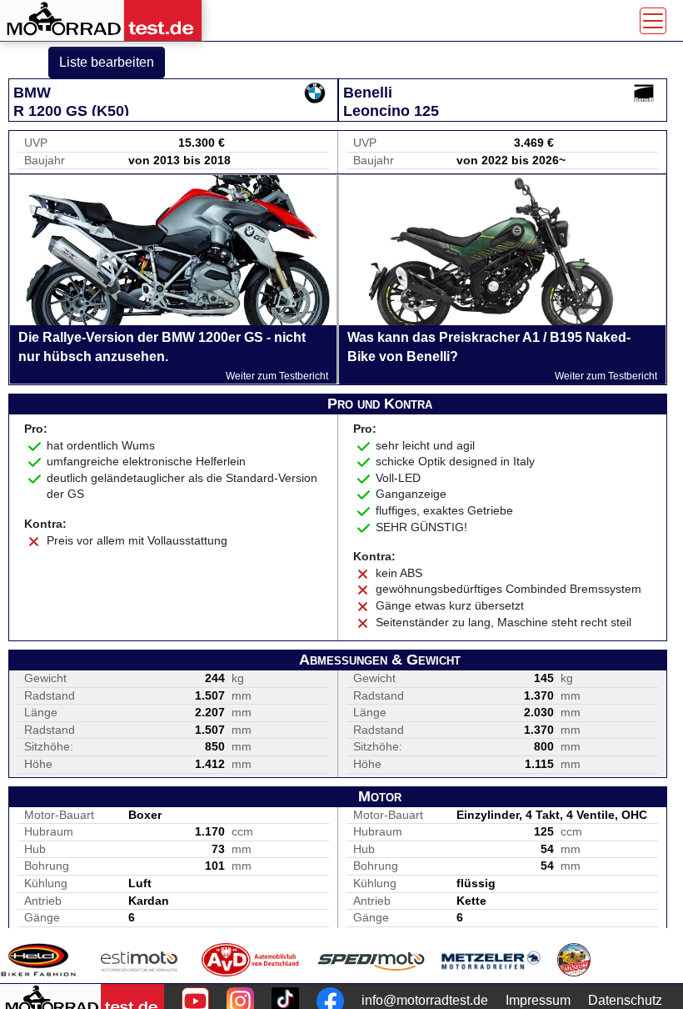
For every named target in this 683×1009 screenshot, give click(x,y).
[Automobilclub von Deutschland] (251, 959)
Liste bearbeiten (106, 62)
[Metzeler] (491, 959)
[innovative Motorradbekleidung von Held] (38, 959)
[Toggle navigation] (653, 21)
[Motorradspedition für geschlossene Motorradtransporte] (371, 959)
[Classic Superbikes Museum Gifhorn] (574, 959)
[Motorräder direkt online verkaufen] (139, 959)
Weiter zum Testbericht (277, 376)
